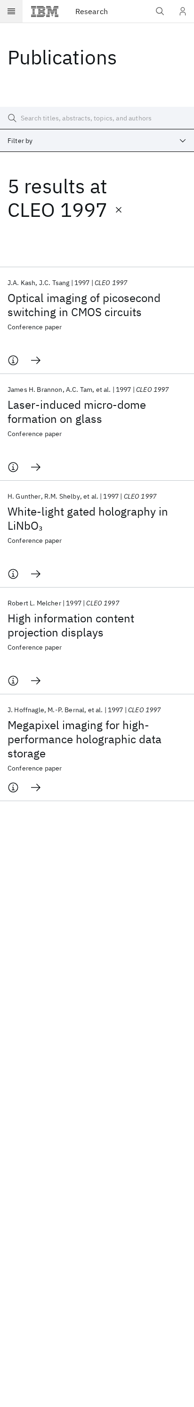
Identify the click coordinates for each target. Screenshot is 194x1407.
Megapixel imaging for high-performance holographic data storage (85, 739)
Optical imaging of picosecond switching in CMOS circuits (84, 305)
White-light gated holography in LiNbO (88, 518)
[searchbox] (97, 118)
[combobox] (97, 140)
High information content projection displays (71, 625)
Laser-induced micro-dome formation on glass (77, 411)
